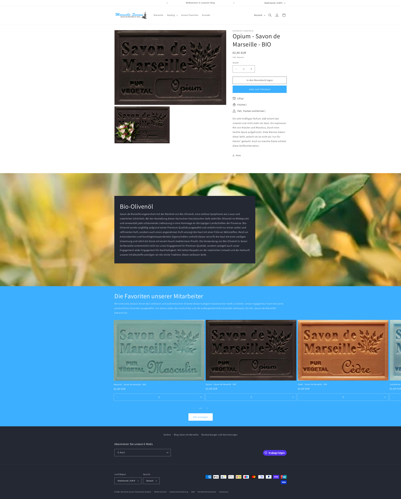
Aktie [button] (238, 155)
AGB (193, 492)
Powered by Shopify (143, 492)
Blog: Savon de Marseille (186, 434)
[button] (172, 15)
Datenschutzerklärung (179, 492)
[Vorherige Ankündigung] (167, 3)
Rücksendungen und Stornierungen (219, 434)
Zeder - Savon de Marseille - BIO (312, 384)
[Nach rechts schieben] (207, 408)
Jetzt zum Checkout (260, 89)
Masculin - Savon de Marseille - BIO (130, 384)
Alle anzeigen (200, 416)
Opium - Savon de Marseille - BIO (221, 384)
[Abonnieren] (167, 452)
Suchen (167, 434)
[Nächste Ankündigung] (233, 3)
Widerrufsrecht (160, 492)
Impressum (223, 492)
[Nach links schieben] (193, 408)
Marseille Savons (128, 492)
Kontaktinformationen (207, 492)
